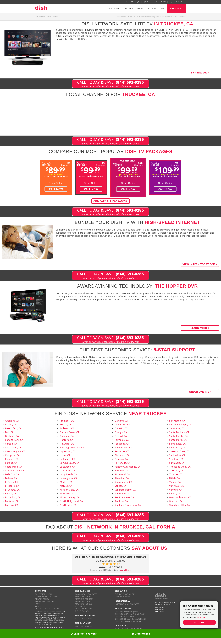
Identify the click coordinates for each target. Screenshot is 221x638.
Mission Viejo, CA (69, 489)
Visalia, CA (174, 493)
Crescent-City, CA (14, 470)
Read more (201, 617)
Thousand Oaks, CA (179, 466)
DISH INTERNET (82, 606)
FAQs (37, 604)
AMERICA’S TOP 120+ (84, 599)
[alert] (199, 614)
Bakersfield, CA (13, 428)
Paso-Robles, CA (123, 447)
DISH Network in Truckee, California (46, 16)
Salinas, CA (120, 485)
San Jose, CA (121, 501)
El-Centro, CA (12, 489)
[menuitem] (115, 8)
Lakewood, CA (67, 466)
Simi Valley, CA (177, 455)
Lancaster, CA (67, 470)
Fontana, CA (11, 501)
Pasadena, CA (122, 443)
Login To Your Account (46, 596)
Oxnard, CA (121, 436)
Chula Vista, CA (13, 447)
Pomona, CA (121, 459)
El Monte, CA (12, 485)
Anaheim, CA (12, 420)
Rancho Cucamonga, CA (127, 466)
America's (82, 164)
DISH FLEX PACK (82, 611)
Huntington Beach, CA (72, 447)
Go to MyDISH (161, 2)
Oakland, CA (121, 420)
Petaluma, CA (122, 451)
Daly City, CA (12, 474)
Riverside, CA (122, 478)
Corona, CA (11, 462)
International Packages (127, 604)
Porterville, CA (122, 462)
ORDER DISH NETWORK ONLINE (129, 629)
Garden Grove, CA (69, 432)
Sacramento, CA (123, 482)
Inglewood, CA (67, 451)
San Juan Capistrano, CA (128, 505)
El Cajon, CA (11, 482)
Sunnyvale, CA (176, 462)
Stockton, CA (176, 459)
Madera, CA (66, 482)
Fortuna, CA (11, 505)
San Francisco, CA (124, 497)
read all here (125, 570)
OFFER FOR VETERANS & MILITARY (130, 614)
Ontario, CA (121, 428)
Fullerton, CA (67, 428)
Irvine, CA (65, 455)
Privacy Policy (42, 599)
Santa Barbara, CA (179, 432)
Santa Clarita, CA (178, 436)
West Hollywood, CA (180, 497)
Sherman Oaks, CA (179, 451)
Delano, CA (11, 478)
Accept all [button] (199, 622)
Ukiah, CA (174, 478)
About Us (39, 606)
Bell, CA (9, 432)
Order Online (181, 2)
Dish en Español (123, 596)
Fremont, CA (67, 420)
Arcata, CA (10, 424)
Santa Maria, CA (177, 439)
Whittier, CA (176, 501)
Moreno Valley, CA (70, 497)
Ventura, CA (175, 489)
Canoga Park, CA (14, 439)
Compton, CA (12, 455)
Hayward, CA (67, 443)
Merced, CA (66, 485)
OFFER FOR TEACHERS (124, 616)
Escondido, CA (12, 497)
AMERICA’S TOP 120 (83, 596)
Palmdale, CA (122, 439)
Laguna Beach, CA (69, 462)
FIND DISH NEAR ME (84, 626)
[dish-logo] (41, 8)
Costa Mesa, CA (13, 466)
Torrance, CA (176, 470)
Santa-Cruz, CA (177, 447)
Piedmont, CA (122, 455)
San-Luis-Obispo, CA (180, 424)
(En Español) (148, 2)
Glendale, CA (67, 436)
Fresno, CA (65, 424)
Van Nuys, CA (176, 485)
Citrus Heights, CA (15, 451)
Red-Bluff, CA (122, 470)
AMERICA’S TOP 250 (83, 604)
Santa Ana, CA (176, 428)
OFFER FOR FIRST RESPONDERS (128, 621)
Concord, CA (11, 459)
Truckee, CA (175, 474)
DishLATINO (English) (134, 2)
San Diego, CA (122, 493)
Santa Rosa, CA (177, 443)
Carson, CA (11, 443)
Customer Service (43, 594)
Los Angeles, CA (68, 478)
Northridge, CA (68, 505)
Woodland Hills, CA (179, 505)
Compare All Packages (86, 594)
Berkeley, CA (12, 436)
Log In (171, 2)
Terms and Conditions (46, 601)
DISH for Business (83, 618)
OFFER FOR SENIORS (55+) (126, 611)
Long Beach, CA (68, 474)
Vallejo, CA (175, 482)
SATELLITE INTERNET (84, 608)
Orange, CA (121, 432)
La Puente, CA (67, 459)
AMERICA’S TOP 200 (83, 601)
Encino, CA (10, 493)
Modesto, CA (67, 493)
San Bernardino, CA (125, 489)
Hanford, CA (66, 439)
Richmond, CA (122, 474)
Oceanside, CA (122, 424)
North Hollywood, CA (71, 501)
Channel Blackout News (47, 608)
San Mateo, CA (177, 420)
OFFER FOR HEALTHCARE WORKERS (130, 619)
